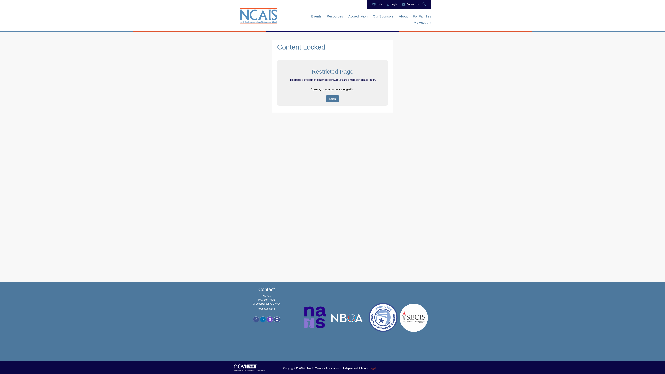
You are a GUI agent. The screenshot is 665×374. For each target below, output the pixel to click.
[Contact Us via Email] (277, 320)
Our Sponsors (383, 16)
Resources (335, 16)
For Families (422, 16)
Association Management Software (249, 370)
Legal (373, 368)
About (403, 16)
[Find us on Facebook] (256, 320)
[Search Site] (425, 4)
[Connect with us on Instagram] (270, 320)
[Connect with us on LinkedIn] (263, 320)
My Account (422, 22)
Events (316, 16)
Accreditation (358, 16)
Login (332, 98)
